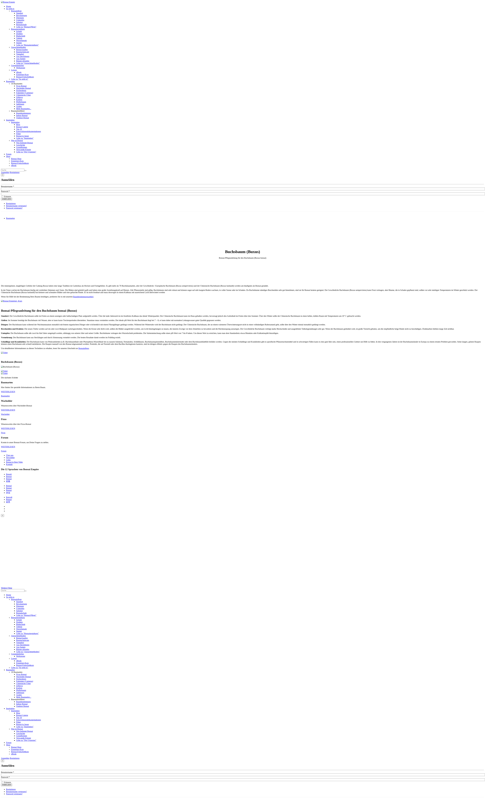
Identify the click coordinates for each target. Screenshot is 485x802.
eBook (18, 72)
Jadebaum (20, 104)
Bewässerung (21, 15)
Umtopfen (20, 20)
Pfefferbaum (21, 102)
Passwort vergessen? (14, 208)
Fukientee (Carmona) (24, 93)
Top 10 (19, 129)
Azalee (19, 106)
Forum (8, 154)
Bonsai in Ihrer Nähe (14, 462)
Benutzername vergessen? (16, 206)
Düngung (20, 18)
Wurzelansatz (21, 40)
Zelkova (19, 97)
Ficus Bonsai (21, 86)
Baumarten (10, 81)
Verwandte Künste (23, 150)
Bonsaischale (21, 24)
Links (8, 460)
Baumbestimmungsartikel (83, 297)
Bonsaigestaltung (18, 29)
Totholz (19, 38)
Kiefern (19, 99)
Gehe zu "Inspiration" (25, 138)
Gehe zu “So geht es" (19, 79)
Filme (18, 134)
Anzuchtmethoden (18, 47)
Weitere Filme (6, 588)
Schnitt (19, 31)
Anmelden (5, 172)
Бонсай (9, 497)
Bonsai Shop (16, 159)
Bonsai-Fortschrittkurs (25, 77)
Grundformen (21, 147)
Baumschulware (22, 52)
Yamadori (20, 54)
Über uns (9, 455)
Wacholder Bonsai (23, 88)
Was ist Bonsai (17, 140)
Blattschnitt (20, 36)
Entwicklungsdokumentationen (28, 131)
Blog (18, 125)
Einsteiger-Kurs (22, 74)
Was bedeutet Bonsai (24, 143)
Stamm (19, 43)
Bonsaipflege (16, 11)
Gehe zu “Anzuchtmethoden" (28, 63)
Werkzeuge (20, 68)
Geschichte (20, 145)
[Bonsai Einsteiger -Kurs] (11, 301)
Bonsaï (9, 486)
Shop (8, 156)
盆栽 (8, 481)
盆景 (8, 502)
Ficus (3, 433)
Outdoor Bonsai (22, 118)
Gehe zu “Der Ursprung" (26, 152)
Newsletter (10, 457)
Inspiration (10, 120)
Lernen (14, 70)
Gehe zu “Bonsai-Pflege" (26, 27)
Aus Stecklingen (22, 56)
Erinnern (7, 196)
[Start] (25, 170)
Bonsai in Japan (22, 136)
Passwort (5, 191)
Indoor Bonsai (22, 115)
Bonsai (9, 476)
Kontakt (9, 464)
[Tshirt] (4, 353)
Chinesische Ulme (23, 95)
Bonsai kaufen (22, 49)
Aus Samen (20, 59)
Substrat (19, 22)
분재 (8, 493)
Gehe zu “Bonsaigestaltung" (27, 45)
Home (8, 6)
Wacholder (5, 414)
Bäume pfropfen (22, 61)
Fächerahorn (21, 90)
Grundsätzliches (17, 65)
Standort (19, 13)
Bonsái (9, 474)
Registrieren (14, 172)
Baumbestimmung (23, 113)
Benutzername (7, 186)
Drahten (19, 34)
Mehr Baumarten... (23, 109)
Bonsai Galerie (22, 127)
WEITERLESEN (8, 392)
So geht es (10, 9)
